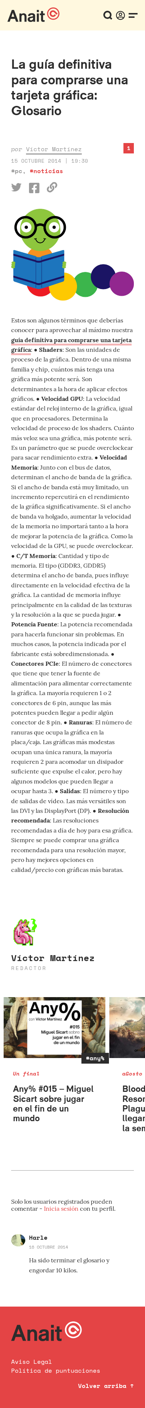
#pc (16, 170)
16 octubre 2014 (48, 1247)
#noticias (46, 170)
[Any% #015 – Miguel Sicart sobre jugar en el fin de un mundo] (54, 1027)
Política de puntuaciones (55, 1370)
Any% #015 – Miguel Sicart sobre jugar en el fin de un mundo (53, 1103)
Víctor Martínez (54, 149)
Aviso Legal (31, 1361)
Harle (38, 1237)
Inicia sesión (62, 1208)
